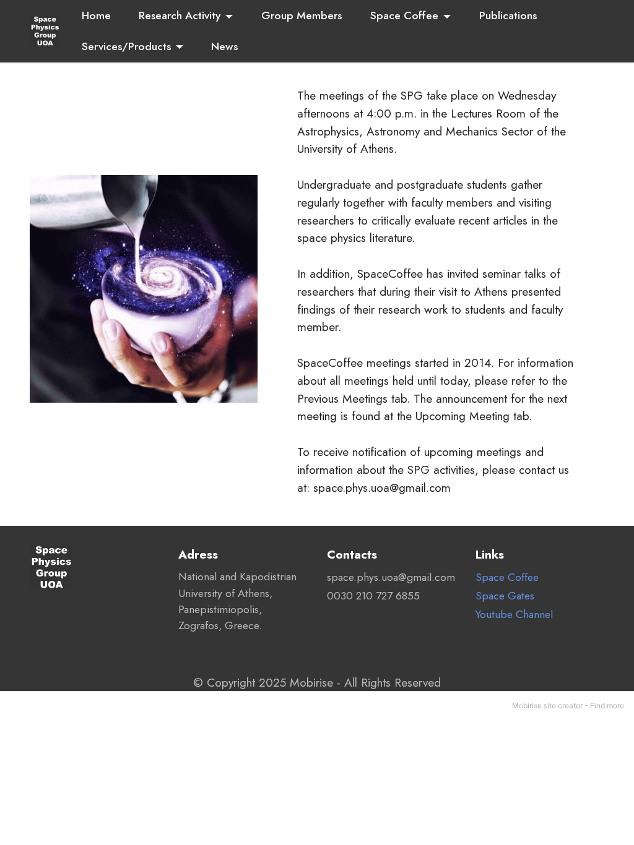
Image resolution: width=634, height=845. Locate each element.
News (224, 46)
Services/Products (126, 46)
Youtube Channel (514, 614)
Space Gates (505, 596)
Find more (607, 705)
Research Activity (179, 15)
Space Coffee (404, 15)
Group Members (301, 15)
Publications (508, 15)
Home (96, 15)
